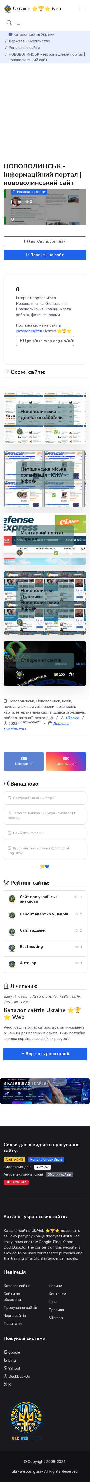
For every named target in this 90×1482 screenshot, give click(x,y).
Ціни (53, 1302)
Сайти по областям (12, 1297)
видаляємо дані (18, 1167)
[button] (18, 23)
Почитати (13, 1323)
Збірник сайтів (59, 1174)
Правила (56, 1310)
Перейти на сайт (47, 255)
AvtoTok (42, 1167)
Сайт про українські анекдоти (39, 899)
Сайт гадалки (33, 930)
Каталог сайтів (17, 1286)
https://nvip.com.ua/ (45, 241)
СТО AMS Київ (16, 1182)
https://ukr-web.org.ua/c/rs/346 (47, 341)
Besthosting (31, 946)
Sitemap (56, 1318)
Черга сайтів (15, 1315)
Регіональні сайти (30, 192)
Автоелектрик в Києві (23, 1174)
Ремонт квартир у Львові (44, 914)
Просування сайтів (20, 1307)
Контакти (57, 1294)
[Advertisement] (45, 111)
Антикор (28, 962)
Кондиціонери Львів (46, 1159)
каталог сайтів (29, 331)
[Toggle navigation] (82, 9)
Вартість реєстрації (47, 1053)
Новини (55, 1286)
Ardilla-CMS (14, 1159)
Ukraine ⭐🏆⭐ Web (36, 9)
